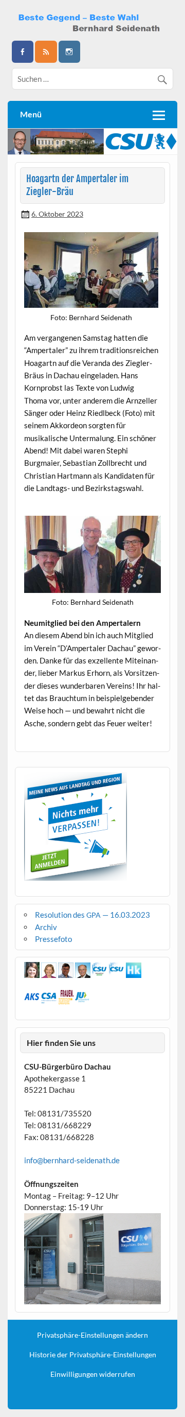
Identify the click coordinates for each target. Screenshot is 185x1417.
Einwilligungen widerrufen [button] (92, 1374)
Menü (31, 114)
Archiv (46, 927)
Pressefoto (53, 938)
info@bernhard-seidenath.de (72, 1160)
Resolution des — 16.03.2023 (92, 914)
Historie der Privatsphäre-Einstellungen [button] (92, 1354)
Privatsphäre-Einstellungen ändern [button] (92, 1335)
